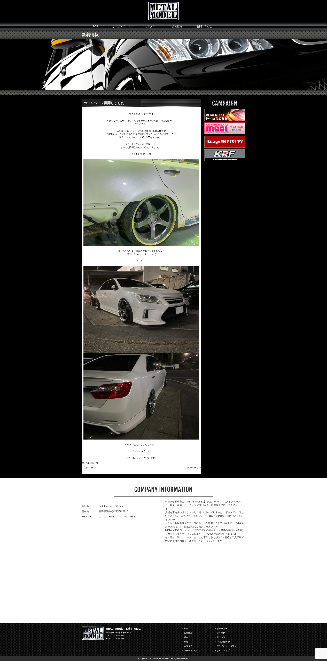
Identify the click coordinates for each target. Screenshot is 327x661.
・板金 (185, 637)
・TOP (185, 628)
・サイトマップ (222, 650)
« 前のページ (89, 467)
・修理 (185, 641)
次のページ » (194, 467)
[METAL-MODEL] (163, 11)
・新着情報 (187, 633)
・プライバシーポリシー (226, 646)
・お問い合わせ (222, 641)
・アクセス (219, 637)
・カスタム (187, 646)
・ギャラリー (221, 628)
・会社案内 (219, 633)
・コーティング (189, 650)
